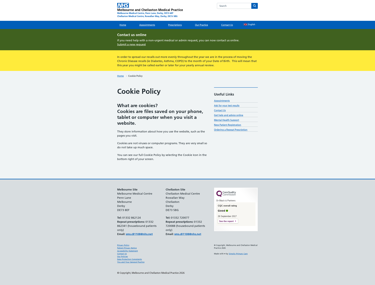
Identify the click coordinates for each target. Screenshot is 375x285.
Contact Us (227, 24)
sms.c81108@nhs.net (139, 234)
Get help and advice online (228, 115)
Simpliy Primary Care (238, 253)
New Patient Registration (227, 124)
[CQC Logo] (226, 196)
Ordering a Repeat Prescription (230, 129)
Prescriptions (175, 24)
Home (123, 24)
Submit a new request (131, 44)
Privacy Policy (123, 245)
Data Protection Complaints (129, 259)
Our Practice (201, 24)
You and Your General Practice (130, 262)
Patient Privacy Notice (127, 248)
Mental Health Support (226, 120)
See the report (226, 221)
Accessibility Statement (127, 251)
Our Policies (122, 256)
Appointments (147, 24)
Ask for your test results (226, 105)
